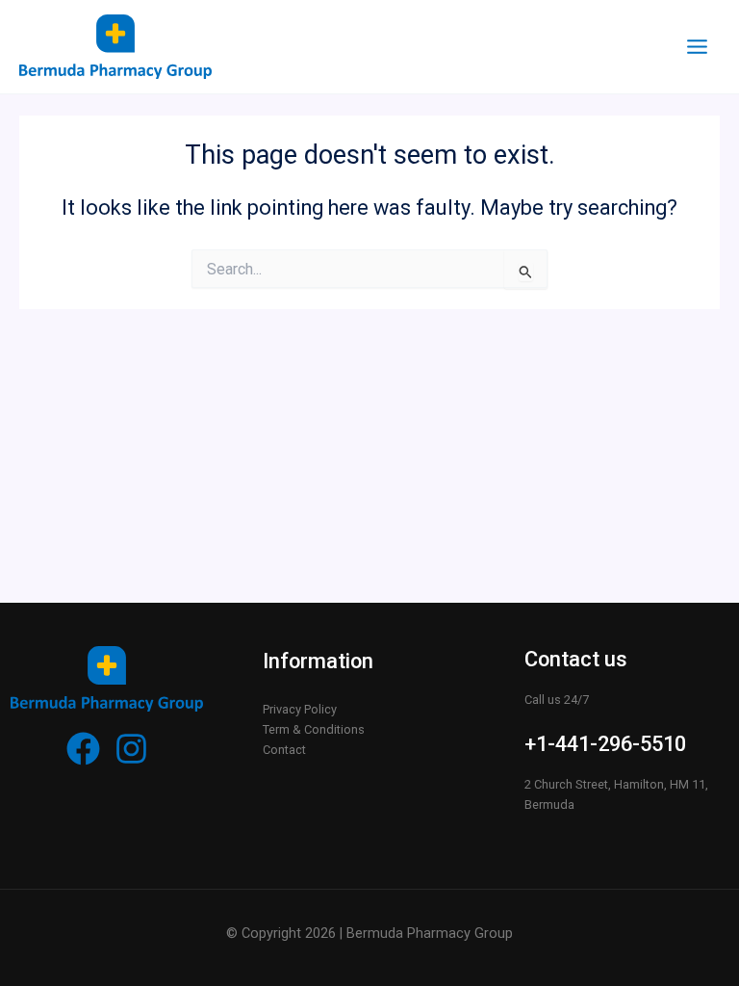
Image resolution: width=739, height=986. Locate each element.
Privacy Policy (300, 709)
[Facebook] (83, 748)
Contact (284, 749)
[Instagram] (131, 748)
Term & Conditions (314, 729)
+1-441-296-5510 (605, 744)
